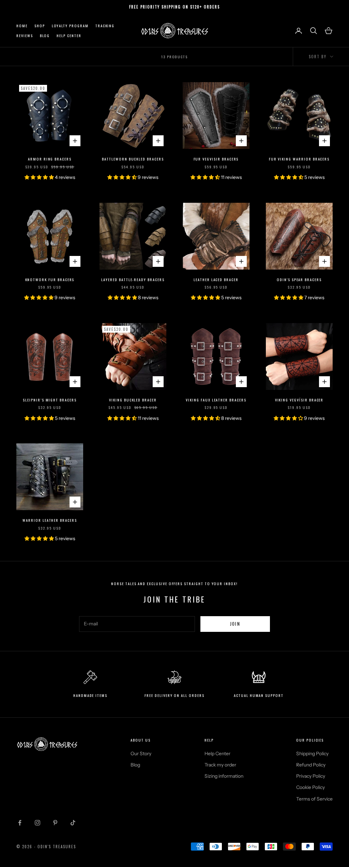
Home (22, 25)
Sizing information (223, 776)
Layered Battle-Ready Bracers (132, 279)
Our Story (141, 753)
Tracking (105, 25)
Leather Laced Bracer (216, 279)
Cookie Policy (310, 787)
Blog (45, 35)
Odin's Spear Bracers (299, 279)
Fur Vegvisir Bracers (216, 159)
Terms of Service (314, 799)
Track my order (220, 765)
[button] (40, 177)
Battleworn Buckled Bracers (133, 159)
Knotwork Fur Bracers (50, 279)
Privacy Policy (310, 776)
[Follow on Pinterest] (55, 822)
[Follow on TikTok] (73, 822)
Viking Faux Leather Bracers (216, 399)
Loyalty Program (70, 25)
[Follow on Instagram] (37, 822)
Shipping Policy (312, 753)
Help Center (69, 35)
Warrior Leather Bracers (49, 520)
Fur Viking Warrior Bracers (299, 159)
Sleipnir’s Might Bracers (50, 399)
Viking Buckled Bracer (133, 399)
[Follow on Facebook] (19, 822)
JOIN (235, 623)
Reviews (24, 35)
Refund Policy (310, 765)
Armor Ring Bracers (50, 159)
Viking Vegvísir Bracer (299, 399)
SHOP (39, 25)
